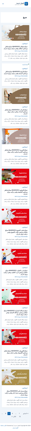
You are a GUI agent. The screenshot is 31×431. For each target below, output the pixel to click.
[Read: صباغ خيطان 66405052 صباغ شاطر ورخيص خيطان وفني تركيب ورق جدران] (15, 33)
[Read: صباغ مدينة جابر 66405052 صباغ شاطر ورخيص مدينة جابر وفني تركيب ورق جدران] (15, 377)
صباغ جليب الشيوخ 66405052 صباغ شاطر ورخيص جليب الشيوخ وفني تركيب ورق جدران (16, 232)
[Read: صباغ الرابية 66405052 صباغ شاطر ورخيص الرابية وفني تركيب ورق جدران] (25, 64)
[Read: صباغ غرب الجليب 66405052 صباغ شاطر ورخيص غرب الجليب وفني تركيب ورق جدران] (15, 256)
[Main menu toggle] (3, 3)
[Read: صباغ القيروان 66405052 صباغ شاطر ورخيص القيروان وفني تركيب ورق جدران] (15, 337)
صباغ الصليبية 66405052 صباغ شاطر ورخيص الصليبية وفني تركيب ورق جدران (15, 192)
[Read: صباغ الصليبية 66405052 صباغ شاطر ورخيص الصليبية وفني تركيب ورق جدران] (15, 176)
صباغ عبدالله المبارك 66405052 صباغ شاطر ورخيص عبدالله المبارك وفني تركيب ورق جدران (15, 312)
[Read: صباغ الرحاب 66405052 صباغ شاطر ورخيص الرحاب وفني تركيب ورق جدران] (15, 96)
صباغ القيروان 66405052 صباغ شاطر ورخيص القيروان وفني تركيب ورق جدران (15, 353)
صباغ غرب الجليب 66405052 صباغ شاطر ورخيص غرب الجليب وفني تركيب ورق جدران (15, 272)
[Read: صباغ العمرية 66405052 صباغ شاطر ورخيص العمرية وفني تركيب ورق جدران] (15, 136)
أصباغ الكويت (24, 43)
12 (20, 416)
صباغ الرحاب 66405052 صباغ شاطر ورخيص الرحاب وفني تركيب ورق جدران (16, 111)
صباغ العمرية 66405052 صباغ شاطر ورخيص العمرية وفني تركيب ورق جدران (16, 152)
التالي (14, 416)
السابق (25, 413)
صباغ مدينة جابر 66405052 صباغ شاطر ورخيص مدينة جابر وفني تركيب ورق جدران (16, 393)
